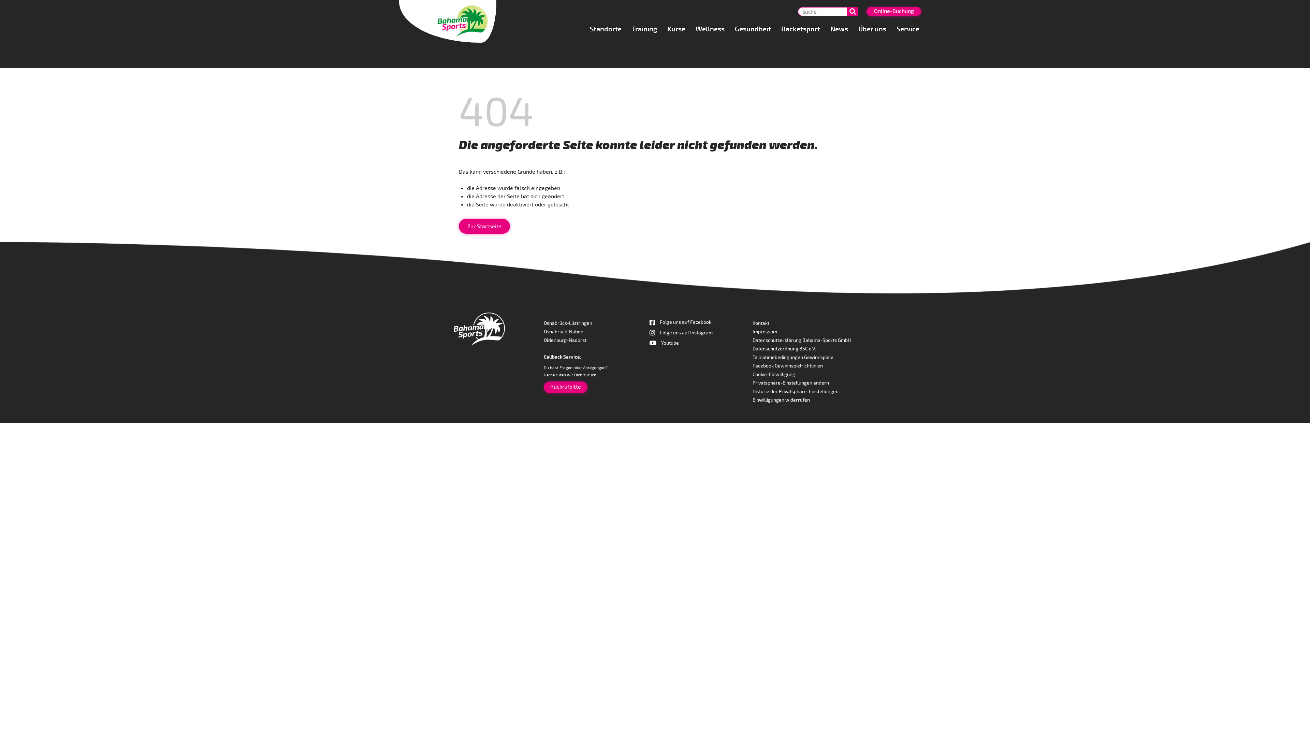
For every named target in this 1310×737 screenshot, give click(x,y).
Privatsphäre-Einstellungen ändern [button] (791, 383)
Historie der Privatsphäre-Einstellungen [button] (796, 391)
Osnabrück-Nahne (563, 331)
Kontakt (761, 323)
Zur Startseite (484, 226)
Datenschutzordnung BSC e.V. (784, 348)
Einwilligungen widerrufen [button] (781, 400)
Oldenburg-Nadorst (565, 340)
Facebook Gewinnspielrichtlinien (788, 366)
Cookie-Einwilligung (774, 374)
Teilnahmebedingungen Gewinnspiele (793, 357)
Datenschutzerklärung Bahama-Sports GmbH (802, 340)
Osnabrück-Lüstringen (568, 323)
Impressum (765, 331)
